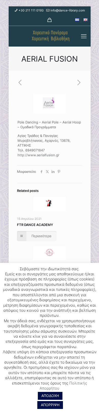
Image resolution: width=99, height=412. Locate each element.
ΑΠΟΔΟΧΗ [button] (50, 395)
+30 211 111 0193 (31, 10)
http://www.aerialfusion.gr (38, 155)
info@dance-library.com (68, 10)
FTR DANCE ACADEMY (35, 225)
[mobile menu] (83, 36)
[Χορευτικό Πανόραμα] (49, 36)
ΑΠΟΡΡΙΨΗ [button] (50, 405)
